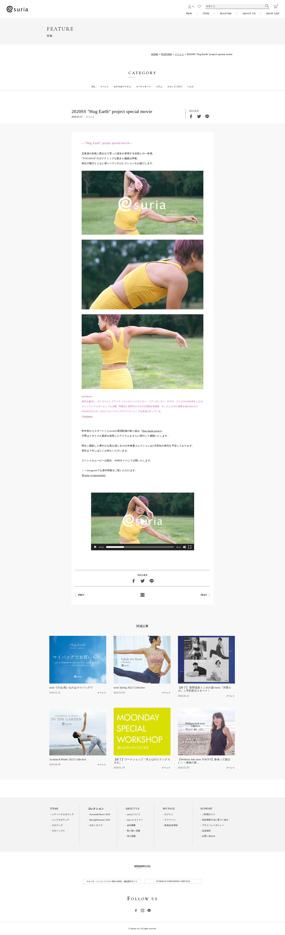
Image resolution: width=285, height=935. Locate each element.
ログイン (168, 814)
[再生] (95, 547)
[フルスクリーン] (189, 547)
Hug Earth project (151, 431)
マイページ (169, 820)
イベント (179, 54)
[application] (142, 521)
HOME (154, 54)
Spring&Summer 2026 (99, 820)
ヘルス (190, 87)
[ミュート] (184, 547)
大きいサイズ (96, 825)
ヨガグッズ (57, 825)
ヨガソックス (58, 831)
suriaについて (133, 814)
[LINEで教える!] (207, 116)
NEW (189, 13)
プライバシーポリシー (213, 825)
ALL (93, 87)
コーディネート (143, 87)
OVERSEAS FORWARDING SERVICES (173, 881)
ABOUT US (249, 13)
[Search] (267, 5)
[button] (142, 521)
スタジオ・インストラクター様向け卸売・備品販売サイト (112, 881)
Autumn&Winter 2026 (99, 814)
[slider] (140, 547)
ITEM (206, 13)
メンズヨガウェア (60, 820)
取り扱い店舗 (133, 831)
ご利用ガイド (208, 814)
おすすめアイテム (122, 87)
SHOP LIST (273, 13)
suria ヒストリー (135, 820)
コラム (159, 87)
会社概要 (131, 825)
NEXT (204, 595)
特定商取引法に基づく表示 (215, 820)
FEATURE (226, 13)
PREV (81, 595)
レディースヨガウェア (63, 814)
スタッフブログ (174, 87)
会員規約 (206, 831)
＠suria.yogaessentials (94, 475)
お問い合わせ (208, 836)
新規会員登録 (171, 825)
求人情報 (131, 836)
